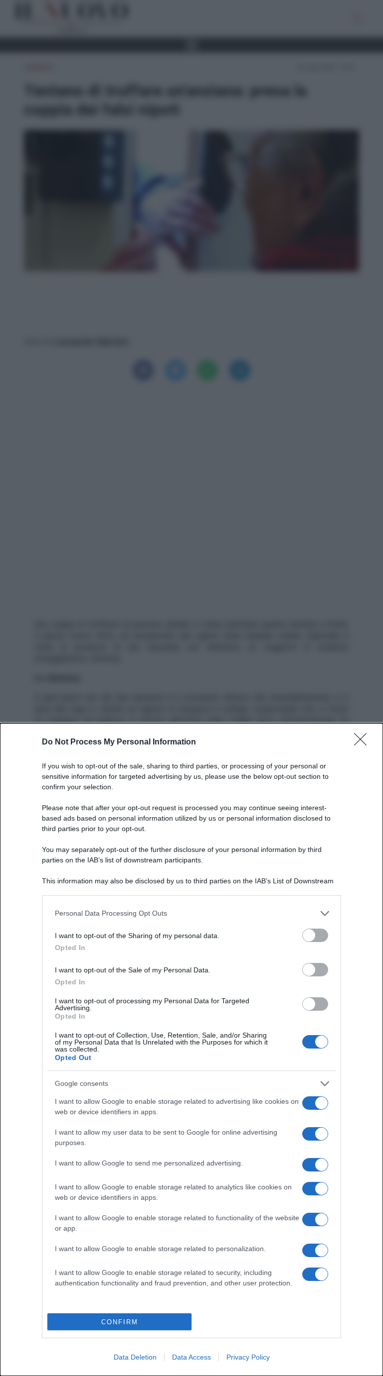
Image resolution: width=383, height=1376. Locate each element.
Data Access (191, 1357)
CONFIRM (119, 1322)
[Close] (363, 742)
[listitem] (191, 913)
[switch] (315, 935)
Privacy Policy (248, 1357)
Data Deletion (135, 1357)
